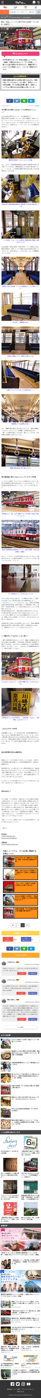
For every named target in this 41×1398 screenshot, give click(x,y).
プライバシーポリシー (28, 1389)
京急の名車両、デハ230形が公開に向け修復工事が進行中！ (26, 909)
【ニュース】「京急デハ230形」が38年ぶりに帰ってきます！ (26, 884)
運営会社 (9, 1389)
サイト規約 (17, 1389)
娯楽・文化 (32, 12)
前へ (13, 925)
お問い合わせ (20, 1391)
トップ (4, 12)
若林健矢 (37, 105)
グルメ (22, 12)
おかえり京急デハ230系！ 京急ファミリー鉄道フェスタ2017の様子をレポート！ (26, 897)
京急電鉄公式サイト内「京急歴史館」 (13, 602)
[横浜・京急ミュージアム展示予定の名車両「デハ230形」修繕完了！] (31, 101)
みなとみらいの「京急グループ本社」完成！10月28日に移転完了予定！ (26, 859)
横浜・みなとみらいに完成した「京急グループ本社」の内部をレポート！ (26, 872)
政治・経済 (13, 12)
